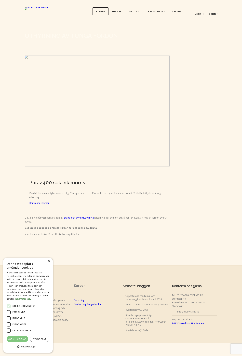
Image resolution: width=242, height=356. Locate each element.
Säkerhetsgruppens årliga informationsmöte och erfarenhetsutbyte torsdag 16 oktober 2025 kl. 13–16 (145, 319)
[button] (28, 346)
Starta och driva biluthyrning (79, 217)
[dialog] (28, 305)
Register (212, 14)
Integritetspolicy (23, 298)
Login (198, 14)
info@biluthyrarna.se (188, 311)
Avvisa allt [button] (39, 338)
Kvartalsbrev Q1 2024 (136, 330)
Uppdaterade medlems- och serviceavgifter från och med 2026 (143, 297)
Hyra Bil (117, 11)
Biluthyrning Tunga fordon (88, 304)
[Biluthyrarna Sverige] (37, 8)
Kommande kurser (39, 203)
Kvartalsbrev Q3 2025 (136, 309)
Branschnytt (156, 11)
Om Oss (176, 11)
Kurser (100, 11)
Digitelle (90, 349)
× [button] (49, 261)
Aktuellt (135, 11)
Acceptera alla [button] (17, 338)
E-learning (79, 300)
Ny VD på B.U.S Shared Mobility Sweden (146, 304)
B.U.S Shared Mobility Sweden (188, 323)
